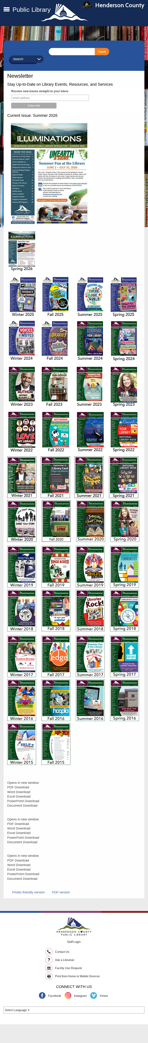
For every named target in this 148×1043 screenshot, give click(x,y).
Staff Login (74, 941)
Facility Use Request (68, 968)
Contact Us (62, 951)
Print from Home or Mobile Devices (77, 976)
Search (102, 51)
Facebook (54, 995)
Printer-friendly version (28, 892)
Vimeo (104, 995)
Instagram (80, 995)
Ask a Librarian (64, 960)
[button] (7, 10)
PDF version (61, 892)
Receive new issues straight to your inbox (39, 91)
